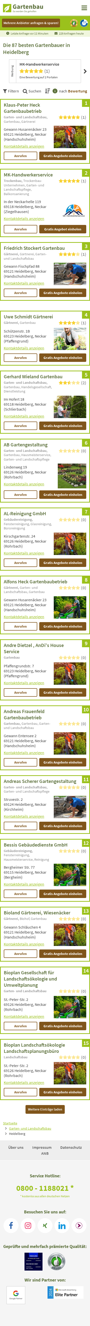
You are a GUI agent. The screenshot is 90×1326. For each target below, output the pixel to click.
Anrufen (20, 156)
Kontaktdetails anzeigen (24, 146)
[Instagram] (28, 1225)
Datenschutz (71, 1147)
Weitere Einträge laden (45, 1109)
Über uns (16, 1147)
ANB (45, 1153)
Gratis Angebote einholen (63, 156)
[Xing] (45, 1225)
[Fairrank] (79, 1225)
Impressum (42, 1147)
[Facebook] (11, 1225)
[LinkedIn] (62, 1225)
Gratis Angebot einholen (62, 229)
